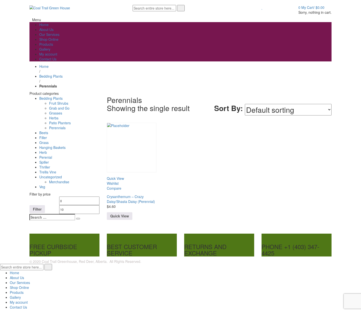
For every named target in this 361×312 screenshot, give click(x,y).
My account (19, 302)
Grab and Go (59, 108)
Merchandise (59, 181)
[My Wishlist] (262, 7)
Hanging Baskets (52, 147)
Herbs (53, 117)
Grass (44, 142)
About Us (17, 277)
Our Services (20, 282)
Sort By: (228, 108)
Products (17, 292)
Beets (43, 132)
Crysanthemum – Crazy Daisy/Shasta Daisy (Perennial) (131, 199)
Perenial (45, 157)
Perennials (57, 127)
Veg (42, 186)
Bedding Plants (51, 76)
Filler (43, 137)
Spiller (44, 162)
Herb (43, 152)
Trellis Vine (47, 172)
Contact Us (18, 307)
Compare (114, 188)
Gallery (15, 297)
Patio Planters (60, 122)
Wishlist (113, 183)
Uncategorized (50, 176)
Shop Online (19, 287)
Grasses (55, 113)
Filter (37, 209)
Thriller (44, 167)
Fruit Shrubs (58, 103)
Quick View (119, 215)
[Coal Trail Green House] (49, 7)
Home (44, 66)
